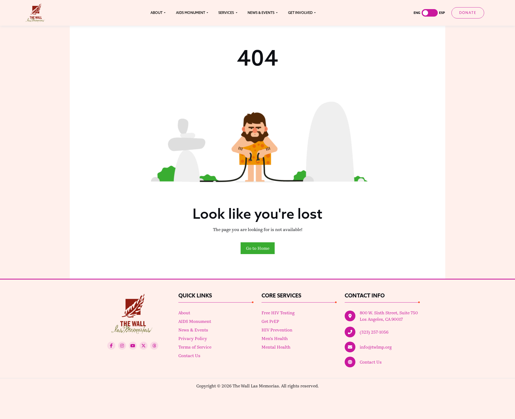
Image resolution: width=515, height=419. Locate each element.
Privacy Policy (192, 338)
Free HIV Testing (278, 312)
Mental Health (276, 347)
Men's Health (275, 338)
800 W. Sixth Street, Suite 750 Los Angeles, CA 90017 (389, 316)
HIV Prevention (277, 330)
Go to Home (257, 248)
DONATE (467, 12)
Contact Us (189, 355)
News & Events (193, 330)
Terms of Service (194, 347)
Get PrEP (270, 321)
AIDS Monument (194, 321)
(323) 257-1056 (374, 332)
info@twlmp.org (376, 347)
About (184, 312)
